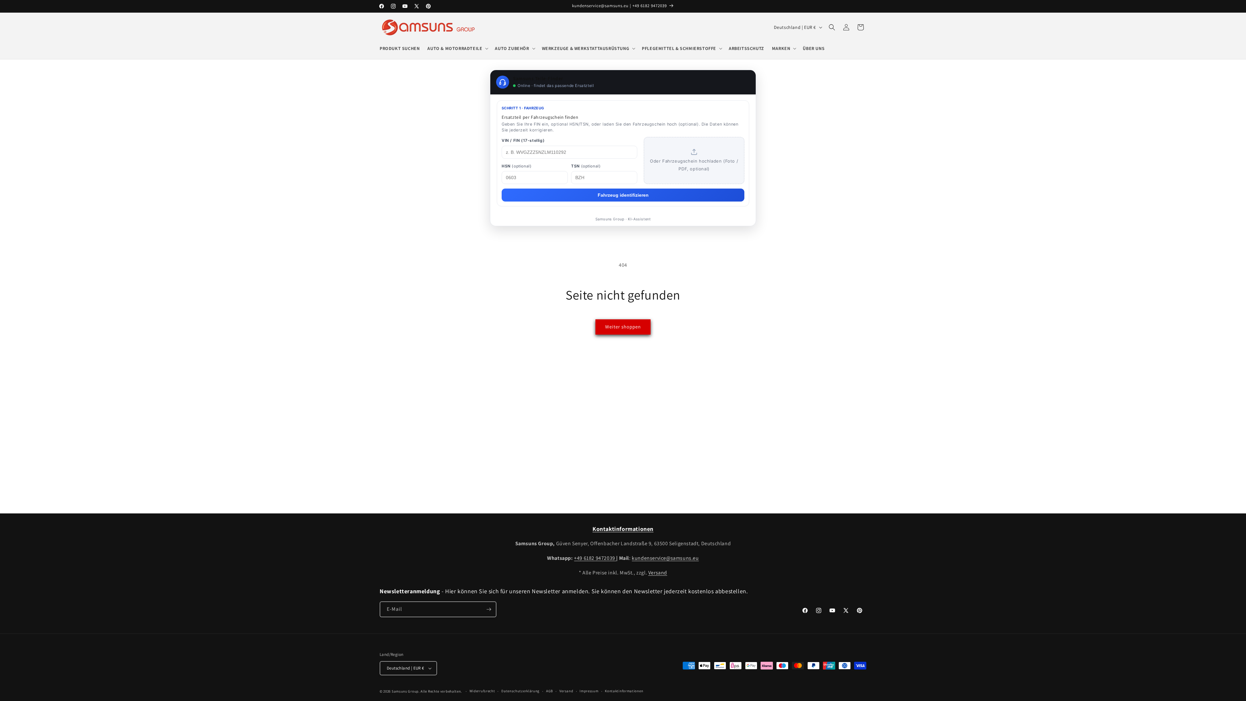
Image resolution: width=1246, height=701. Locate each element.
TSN (586, 166)
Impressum (589, 691)
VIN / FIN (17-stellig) (523, 140)
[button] (457, 48)
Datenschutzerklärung (520, 691)
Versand (657, 572)
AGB (549, 691)
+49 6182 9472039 (595, 558)
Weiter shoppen (623, 327)
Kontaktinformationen (624, 691)
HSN (516, 166)
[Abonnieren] (489, 609)
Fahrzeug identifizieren (623, 195)
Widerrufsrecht (482, 691)
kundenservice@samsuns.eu (665, 558)
